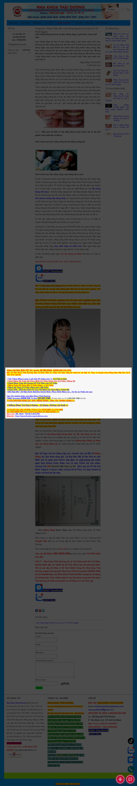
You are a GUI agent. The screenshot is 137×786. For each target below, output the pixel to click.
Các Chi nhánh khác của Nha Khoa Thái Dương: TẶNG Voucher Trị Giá (29, 397)
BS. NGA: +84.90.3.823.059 (28, 414)
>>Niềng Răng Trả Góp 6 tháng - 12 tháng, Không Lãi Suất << (37, 405)
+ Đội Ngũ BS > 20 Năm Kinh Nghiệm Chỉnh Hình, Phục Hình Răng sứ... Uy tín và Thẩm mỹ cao (49, 392)
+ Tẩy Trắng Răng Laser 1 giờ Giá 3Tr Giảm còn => (30, 379)
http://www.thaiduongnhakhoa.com (31, 416)
